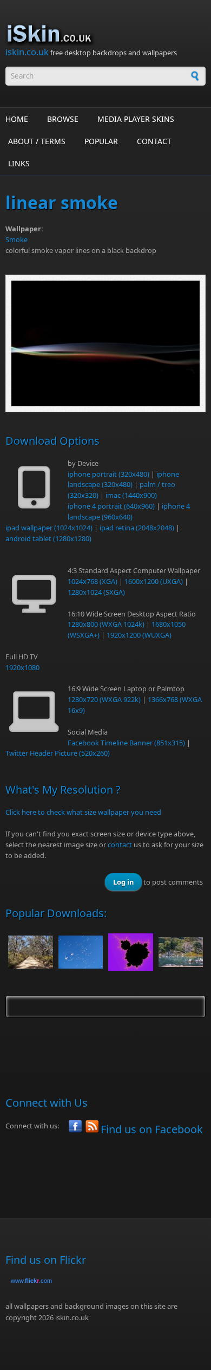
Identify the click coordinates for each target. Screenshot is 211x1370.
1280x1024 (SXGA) (96, 592)
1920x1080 (22, 667)
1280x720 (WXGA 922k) (104, 699)
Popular (101, 141)
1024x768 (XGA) (92, 581)
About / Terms (36, 141)
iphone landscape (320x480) (123, 479)
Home (16, 119)
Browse (62, 119)
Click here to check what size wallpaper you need (83, 812)
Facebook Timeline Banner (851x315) (126, 743)
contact (120, 844)
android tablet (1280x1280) (48, 538)
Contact (154, 141)
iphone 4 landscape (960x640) (129, 511)
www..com (31, 1280)
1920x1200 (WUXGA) (139, 635)
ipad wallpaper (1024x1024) (49, 528)
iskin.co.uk (27, 52)
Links (19, 163)
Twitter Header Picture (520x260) (57, 753)
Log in (123, 882)
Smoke (16, 239)
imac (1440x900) (131, 495)
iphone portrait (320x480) (108, 474)
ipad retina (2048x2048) (137, 528)
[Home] (105, 34)
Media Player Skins (135, 119)
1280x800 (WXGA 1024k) (106, 624)
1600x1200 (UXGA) (153, 581)
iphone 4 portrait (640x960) (111, 506)
